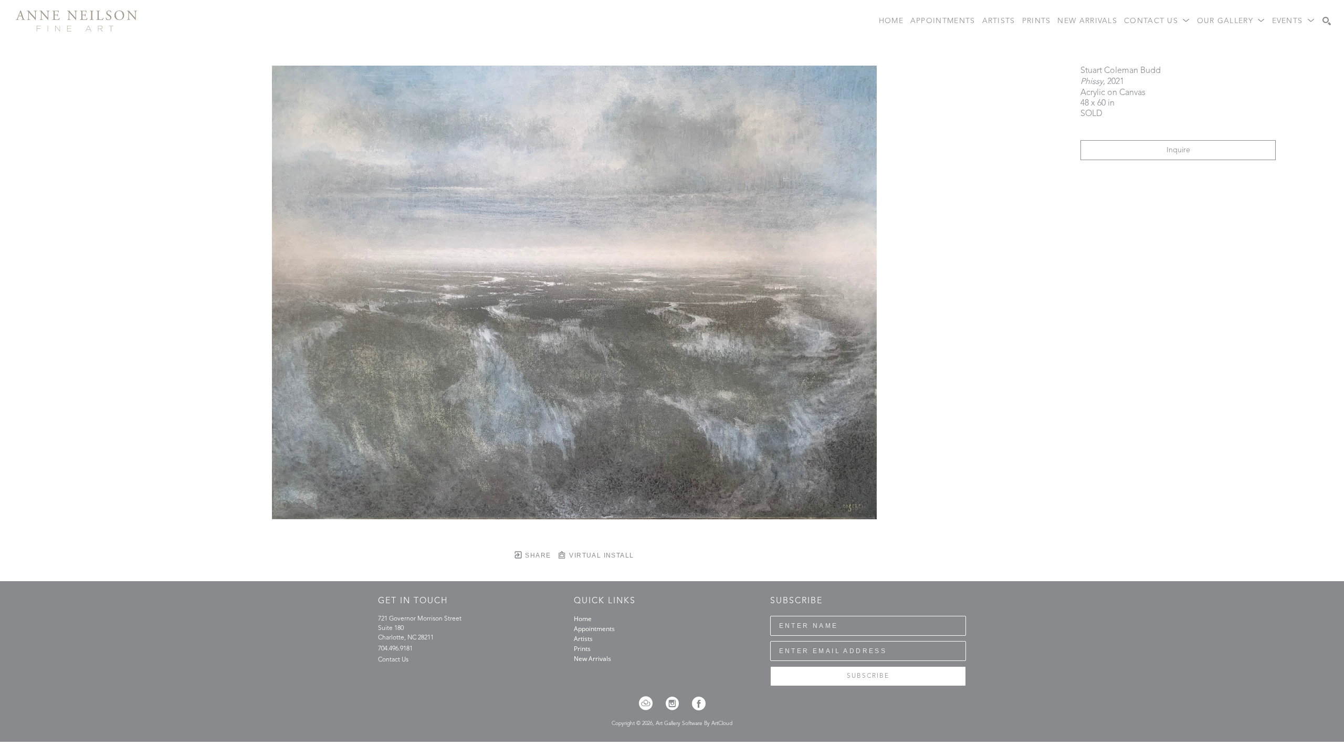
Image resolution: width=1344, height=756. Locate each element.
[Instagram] (676, 703)
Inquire (1178, 150)
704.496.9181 (395, 649)
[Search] (1326, 21)
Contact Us (393, 660)
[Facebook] (699, 703)
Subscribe (868, 676)
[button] (1157, 21)
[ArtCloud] (649, 703)
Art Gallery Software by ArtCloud (694, 723)
